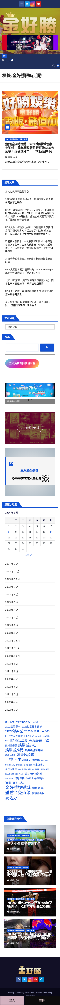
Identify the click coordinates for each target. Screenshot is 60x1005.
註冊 (42, 1000)
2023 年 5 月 (11, 602)
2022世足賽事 (12, 726)
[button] (3, 60)
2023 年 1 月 (11, 633)
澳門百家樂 (28, 765)
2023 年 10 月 (12, 579)
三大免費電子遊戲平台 (17, 191)
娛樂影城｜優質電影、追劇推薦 (18, 867)
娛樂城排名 (27, 745)
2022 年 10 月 (12, 656)
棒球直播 (44, 760)
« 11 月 (28, 555)
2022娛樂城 (14, 731)
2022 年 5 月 (11, 694)
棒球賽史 (19, 765)
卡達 (46, 740)
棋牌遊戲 (36, 760)
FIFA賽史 (29, 736)
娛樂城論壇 (25, 755)
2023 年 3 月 (11, 617)
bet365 (45, 731)
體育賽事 (38, 788)
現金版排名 (38, 764)
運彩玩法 (18, 783)
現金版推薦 (11, 769)
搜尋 (7, 337)
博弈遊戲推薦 (35, 740)
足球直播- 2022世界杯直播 (29, 778)
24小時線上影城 (30, 427)
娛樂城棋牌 (10, 755)
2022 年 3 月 (11, 710)
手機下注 (13, 760)
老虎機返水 (9, 779)
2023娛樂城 (31, 731)
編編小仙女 (13, 157)
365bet (9, 722)
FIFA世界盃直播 (14, 736)
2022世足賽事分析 (32, 726)
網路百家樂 (45, 769)
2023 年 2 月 (11, 625)
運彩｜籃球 (30, 899)
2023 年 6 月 (11, 594)
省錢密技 (40, 840)
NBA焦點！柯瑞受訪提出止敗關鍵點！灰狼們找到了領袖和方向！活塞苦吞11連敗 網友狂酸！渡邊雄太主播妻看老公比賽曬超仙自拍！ (29, 230)
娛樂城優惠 (11, 745)
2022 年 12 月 (12, 640)
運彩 (8, 783)
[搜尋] (47, 348)
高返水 (11, 798)
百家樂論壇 (22, 769)
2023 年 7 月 (11, 587)
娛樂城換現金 (34, 750)
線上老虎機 (19, 774)
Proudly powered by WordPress (21, 992)
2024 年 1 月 (11, 564)
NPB (6, 741)
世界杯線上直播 (18, 740)
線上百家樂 (9, 774)
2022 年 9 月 (11, 663)
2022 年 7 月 (11, 679)
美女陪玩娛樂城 (33, 773)
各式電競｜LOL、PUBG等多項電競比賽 (21, 840)
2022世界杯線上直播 (26, 722)
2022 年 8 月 (11, 671)
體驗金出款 (38, 793)
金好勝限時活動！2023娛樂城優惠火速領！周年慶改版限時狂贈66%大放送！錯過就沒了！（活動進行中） (29, 148)
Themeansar (30, 995)
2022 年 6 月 (11, 687)
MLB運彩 (46, 736)
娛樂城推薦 (14, 750)
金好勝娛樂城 (29, 470)
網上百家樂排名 (33, 769)
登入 (12, 1000)
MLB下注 (38, 736)
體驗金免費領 (18, 793)
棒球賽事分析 (10, 765)
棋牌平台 (26, 760)
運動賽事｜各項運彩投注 (16, 899)
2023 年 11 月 (12, 571)
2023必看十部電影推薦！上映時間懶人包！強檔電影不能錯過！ (29, 875)
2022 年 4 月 (11, 702)
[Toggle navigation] (7, 61)
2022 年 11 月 (12, 648)
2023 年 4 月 (11, 610)
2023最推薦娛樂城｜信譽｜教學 (16, 139)
